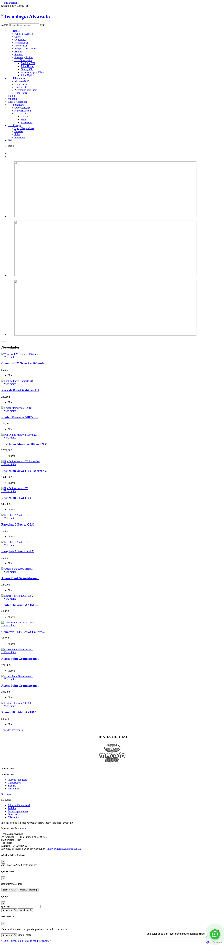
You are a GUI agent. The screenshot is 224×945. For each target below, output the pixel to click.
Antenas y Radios (23, 57)
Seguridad (16, 104)
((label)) (5, 906)
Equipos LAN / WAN (25, 48)
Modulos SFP (28, 63)
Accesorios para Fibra (32, 72)
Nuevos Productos (17, 779)
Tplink (11, 95)
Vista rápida (8, 357)
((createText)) (25, 910)
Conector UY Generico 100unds (22, 363)
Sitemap (12, 785)
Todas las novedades (13, 730)
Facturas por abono (18, 811)
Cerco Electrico (22, 107)
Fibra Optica (27, 75)
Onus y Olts (27, 69)
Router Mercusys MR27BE (19, 417)
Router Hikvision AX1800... (20, 712)
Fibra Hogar (27, 66)
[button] (2, 340)
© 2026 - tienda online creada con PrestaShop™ (26, 940)
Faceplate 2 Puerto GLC (17, 524)
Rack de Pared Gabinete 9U (20, 390)
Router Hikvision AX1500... (20, 605)
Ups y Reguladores (24, 128)
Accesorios (26, 122)
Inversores (19, 137)
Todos (11, 140)
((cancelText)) (9, 890)
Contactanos (14, 782)
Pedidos (12, 808)
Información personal (19, 805)
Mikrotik (12, 98)
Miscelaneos (20, 45)
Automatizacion (22, 110)
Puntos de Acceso (23, 33)
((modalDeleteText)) (28, 890)
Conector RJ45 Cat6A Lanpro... (23, 632)
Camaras (25, 116)
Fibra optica (23, 60)
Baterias (18, 131)
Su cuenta (6, 794)
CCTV (20, 113)
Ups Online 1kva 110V (16, 497)
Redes (14, 30)
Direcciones (14, 814)
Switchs (18, 54)
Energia (14, 125)
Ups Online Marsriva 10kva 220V (24, 444)
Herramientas (21, 42)
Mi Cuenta (13, 788)
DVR (24, 119)
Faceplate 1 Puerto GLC (17, 551)
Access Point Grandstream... (20, 578)
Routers (18, 51)
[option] (115, 189)
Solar (17, 134)
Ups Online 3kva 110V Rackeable (24, 470)
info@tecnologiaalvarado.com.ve (64, 848)
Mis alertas (13, 817)
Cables (17, 36)
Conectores (20, 39)
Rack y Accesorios (17, 101)
